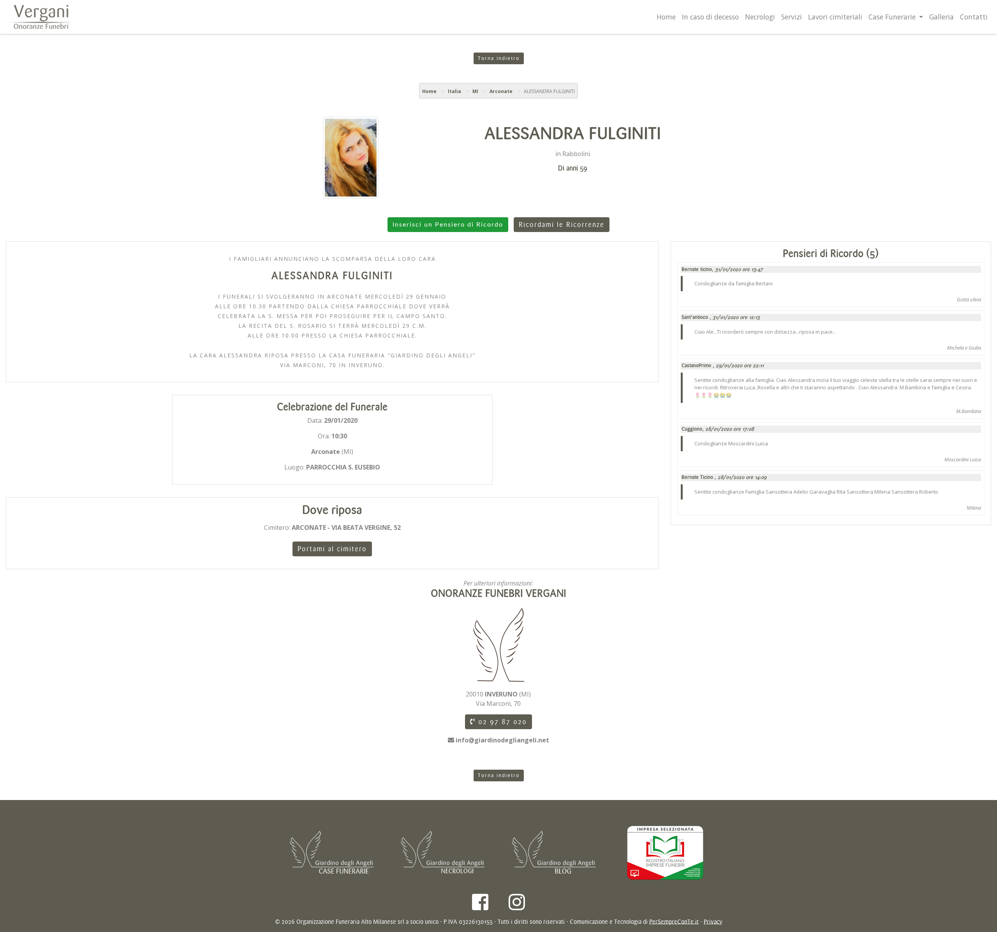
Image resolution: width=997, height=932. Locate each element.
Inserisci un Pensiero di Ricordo (448, 225)
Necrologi (760, 16)
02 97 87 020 (501, 722)
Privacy (713, 921)
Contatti (974, 16)
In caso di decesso (710, 16)
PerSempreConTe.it (674, 921)
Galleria (941, 16)
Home (666, 16)
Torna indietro (499, 58)
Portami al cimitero (332, 549)
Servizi (791, 16)
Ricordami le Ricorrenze (561, 225)
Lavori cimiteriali (835, 16)
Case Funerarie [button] (893, 16)
